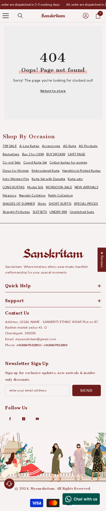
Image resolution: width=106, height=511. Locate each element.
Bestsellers (11, 154)
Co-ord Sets (12, 162)
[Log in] (86, 16)
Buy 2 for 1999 (33, 154)
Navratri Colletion (32, 195)
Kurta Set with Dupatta (48, 179)
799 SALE (10, 146)
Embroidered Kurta (46, 171)
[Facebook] (10, 419)
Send (86, 390)
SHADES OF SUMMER (19, 204)
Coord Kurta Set (35, 162)
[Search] (20, 16)
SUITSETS (40, 212)
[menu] (6, 16)
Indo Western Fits (16, 179)
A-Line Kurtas (29, 146)
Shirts (42, 204)
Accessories (51, 146)
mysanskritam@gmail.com (35, 339)
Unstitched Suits (82, 212)
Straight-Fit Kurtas (16, 212)
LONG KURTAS (14, 187)
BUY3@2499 (55, 154)
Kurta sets (75, 179)
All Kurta (69, 146)
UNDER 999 (58, 212)
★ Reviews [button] (102, 260)
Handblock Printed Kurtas (81, 171)
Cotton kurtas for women (68, 162)
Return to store (53, 91)
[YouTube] (37, 419)
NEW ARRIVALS (86, 187)
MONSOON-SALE (59, 187)
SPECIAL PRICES (86, 204)
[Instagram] (24, 419)
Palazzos (9, 195)
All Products (88, 146)
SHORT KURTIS (60, 204)
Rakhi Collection (60, 195)
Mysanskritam (43, 488)
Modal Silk (35, 187)
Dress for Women (16, 171)
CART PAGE (76, 154)
